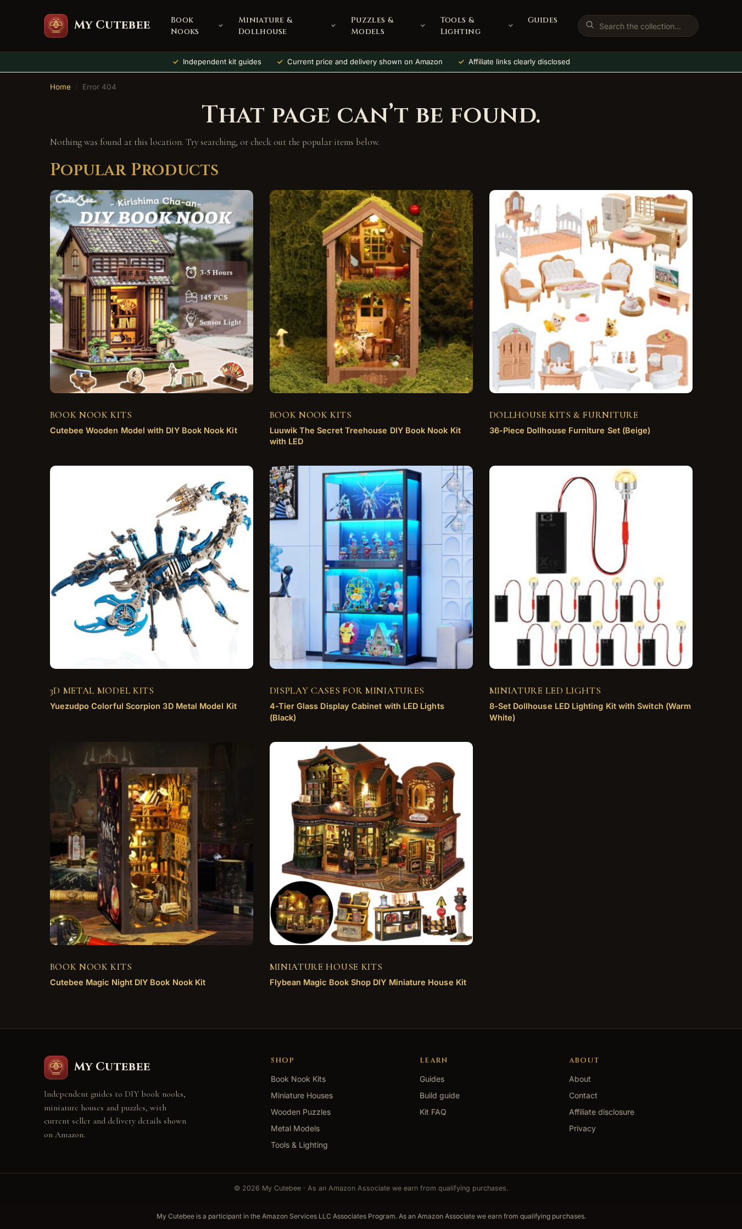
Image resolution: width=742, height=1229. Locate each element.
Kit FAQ (433, 1111)
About (580, 1078)
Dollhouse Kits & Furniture (564, 415)
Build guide (440, 1095)
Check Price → (143, 439)
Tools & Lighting (460, 26)
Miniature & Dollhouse (265, 26)
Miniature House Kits (326, 967)
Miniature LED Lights (545, 690)
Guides (543, 20)
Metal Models (295, 1128)
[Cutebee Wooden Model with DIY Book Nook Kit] (151, 291)
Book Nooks (185, 26)
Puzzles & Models (372, 26)
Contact (583, 1095)
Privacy (582, 1128)
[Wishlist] (228, 206)
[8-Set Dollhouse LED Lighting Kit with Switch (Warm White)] (591, 567)
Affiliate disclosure (601, 1111)
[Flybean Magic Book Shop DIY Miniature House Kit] (371, 843)
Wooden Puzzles (301, 1111)
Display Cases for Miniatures (347, 690)
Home (60, 86)
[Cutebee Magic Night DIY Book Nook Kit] (151, 843)
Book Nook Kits (91, 415)
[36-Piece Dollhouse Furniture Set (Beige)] (591, 291)
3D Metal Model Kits (102, 690)
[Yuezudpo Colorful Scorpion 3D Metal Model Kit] (151, 567)
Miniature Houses (302, 1095)
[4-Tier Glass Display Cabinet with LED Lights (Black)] (371, 567)
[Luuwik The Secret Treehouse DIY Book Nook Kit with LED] (371, 291)
